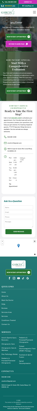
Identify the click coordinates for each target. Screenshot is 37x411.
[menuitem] (19, 293)
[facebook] (9, 278)
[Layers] (34, 241)
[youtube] (18, 278)
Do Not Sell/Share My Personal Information (22, 406)
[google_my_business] (28, 278)
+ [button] (2, 241)
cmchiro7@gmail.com (14, 143)
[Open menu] (34, 12)
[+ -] (18, 248)
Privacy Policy (7, 406)
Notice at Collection (12, 408)
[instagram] (14, 278)
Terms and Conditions (24, 408)
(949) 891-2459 (16, 118)
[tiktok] (23, 278)
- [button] (2, 244)
